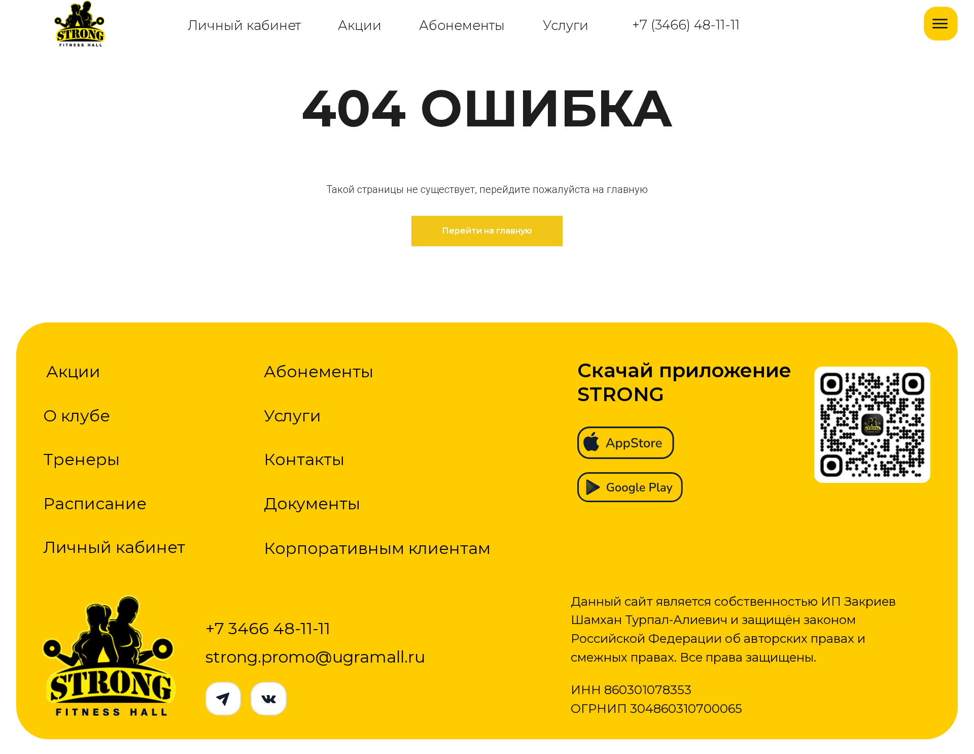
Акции (359, 25)
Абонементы (462, 25)
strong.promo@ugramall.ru (315, 657)
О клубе (76, 415)
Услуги (565, 25)
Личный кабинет (244, 25)
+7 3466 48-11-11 (267, 628)
